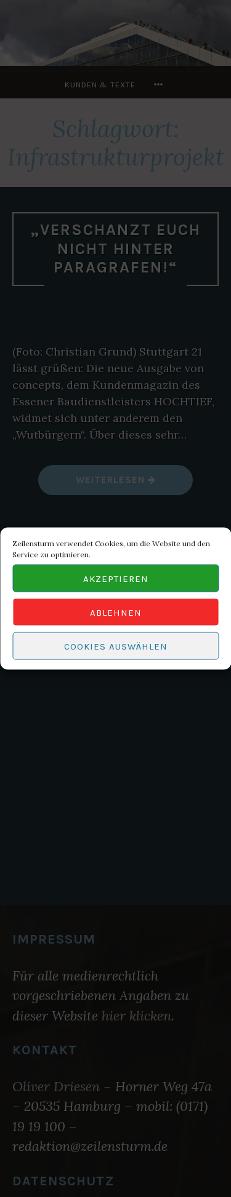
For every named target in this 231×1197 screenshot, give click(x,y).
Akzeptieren (115, 578)
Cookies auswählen (116, 645)
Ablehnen (116, 612)
